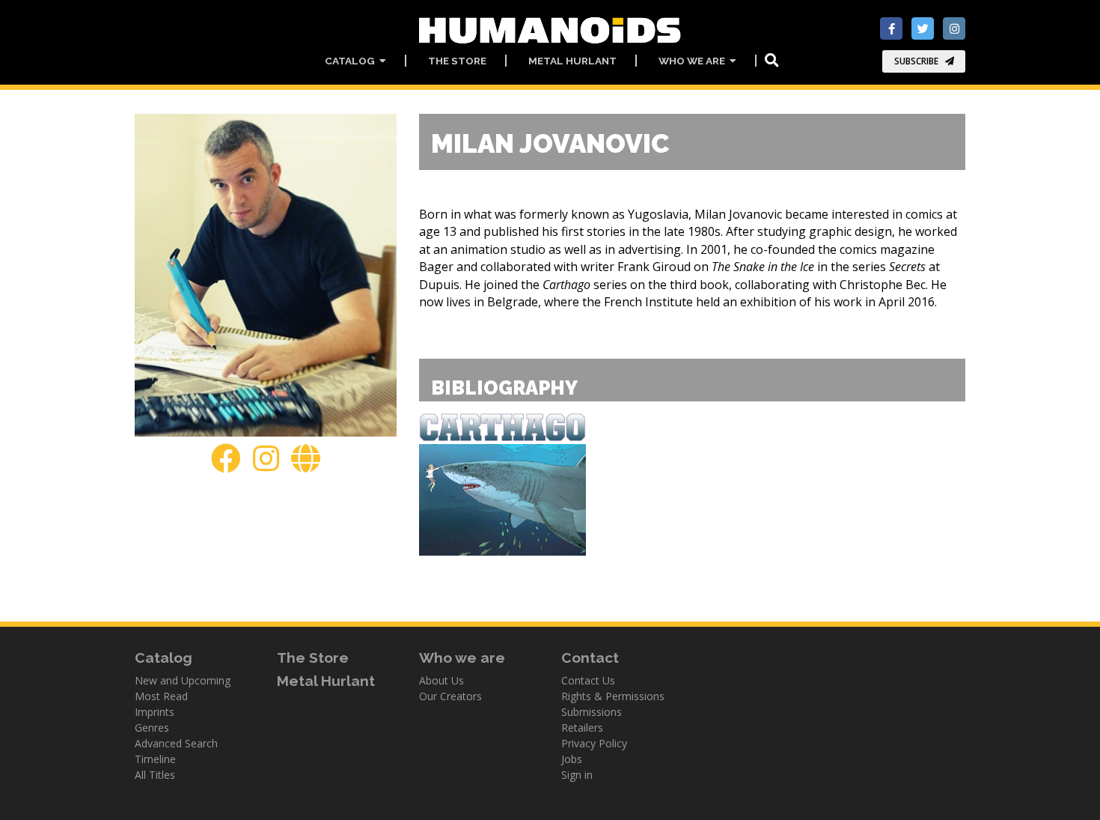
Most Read (161, 696)
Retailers (582, 727)
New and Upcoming (182, 680)
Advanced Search (176, 743)
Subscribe (916, 61)
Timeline (155, 759)
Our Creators (450, 696)
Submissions (591, 712)
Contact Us (588, 680)
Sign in (577, 775)
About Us (441, 680)
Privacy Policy (594, 743)
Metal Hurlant (572, 61)
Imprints (154, 712)
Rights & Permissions (612, 696)
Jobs (571, 759)
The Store (457, 61)
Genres (152, 727)
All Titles (155, 775)
